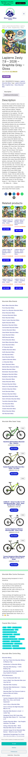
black (9, 627)
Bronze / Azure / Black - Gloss (10, 632)
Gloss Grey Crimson (15, 641)
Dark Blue (6, 636)
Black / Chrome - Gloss (8, 629)
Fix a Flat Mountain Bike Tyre (11, 678)
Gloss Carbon (6, 641)
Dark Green (12, 636)
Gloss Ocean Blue (7, 645)
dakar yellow (16, 634)
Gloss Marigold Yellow (8, 643)
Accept (14, 743)
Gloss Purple (15, 645)
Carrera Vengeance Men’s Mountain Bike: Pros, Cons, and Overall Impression (13, 700)
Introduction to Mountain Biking (12, 664)
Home (3, 26)
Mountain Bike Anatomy (10, 684)
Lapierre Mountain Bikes (12, 26)
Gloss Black (21, 638)
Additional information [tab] (11, 95)
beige (5, 627)
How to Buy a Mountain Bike (11, 704)
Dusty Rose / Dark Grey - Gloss (10, 638)
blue (17, 629)
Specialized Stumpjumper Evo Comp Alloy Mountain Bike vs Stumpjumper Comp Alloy (13, 736)
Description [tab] (7, 91)
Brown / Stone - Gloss (8, 634)
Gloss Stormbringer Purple (19, 648)
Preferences (14, 751)
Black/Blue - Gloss (17, 627)
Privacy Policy (17, 755)
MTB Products (6, 695)
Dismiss (14, 747)
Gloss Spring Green (7, 648)
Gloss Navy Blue (18, 643)
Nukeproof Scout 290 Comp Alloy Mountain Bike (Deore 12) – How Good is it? (14, 717)
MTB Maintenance (7, 675)
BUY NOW (6, 76)
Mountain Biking (6, 657)
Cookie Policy (10, 755)
